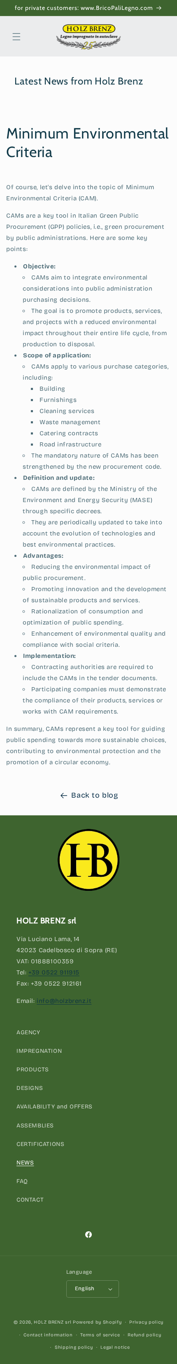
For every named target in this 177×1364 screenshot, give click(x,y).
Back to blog (94, 795)
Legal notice (115, 1347)
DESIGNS (29, 1088)
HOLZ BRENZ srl (52, 1322)
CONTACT (30, 1199)
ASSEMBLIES (35, 1125)
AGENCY (28, 1032)
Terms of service (100, 1335)
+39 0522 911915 (53, 972)
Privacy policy (146, 1322)
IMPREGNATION (39, 1050)
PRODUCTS (32, 1069)
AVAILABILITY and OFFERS (54, 1106)
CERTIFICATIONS (40, 1144)
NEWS (25, 1162)
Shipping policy (74, 1347)
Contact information (47, 1335)
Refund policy (144, 1335)
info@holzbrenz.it (64, 1001)
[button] (16, 37)
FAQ (22, 1181)
